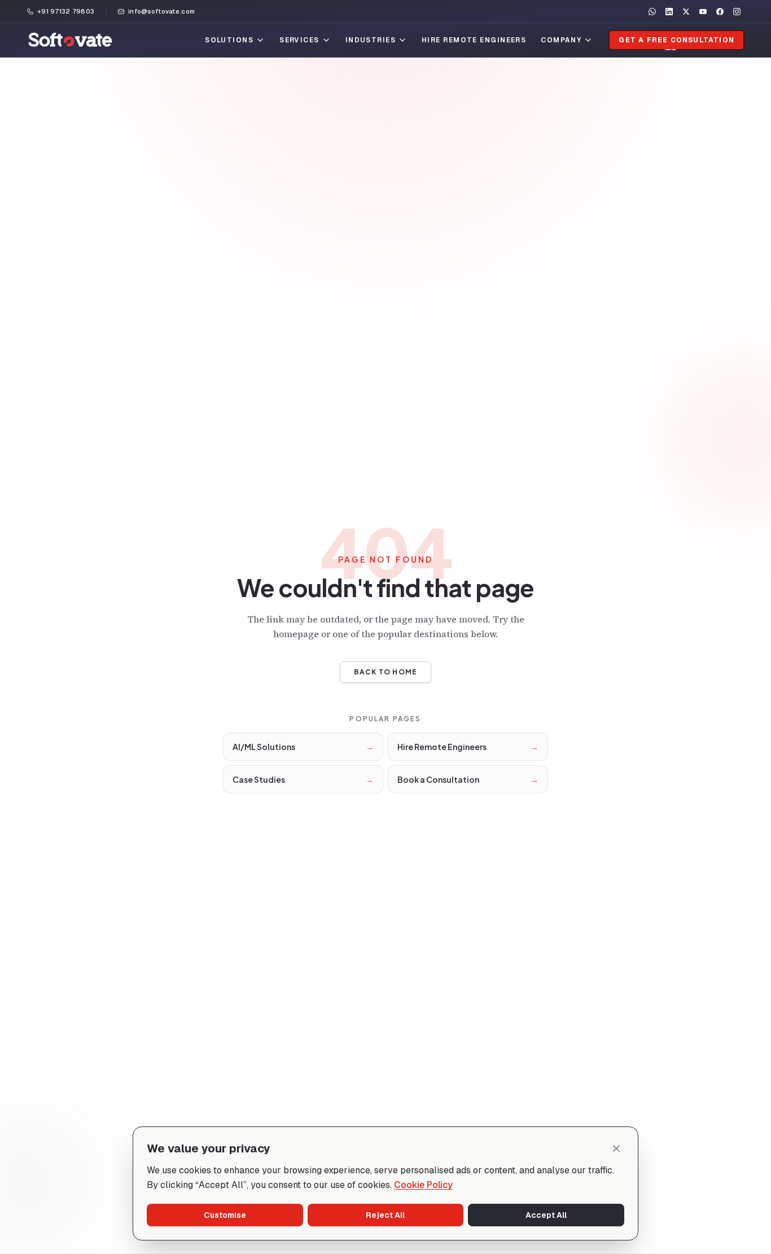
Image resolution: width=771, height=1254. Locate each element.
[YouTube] (703, 11)
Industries (370, 40)
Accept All (546, 1215)
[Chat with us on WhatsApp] (652, 11)
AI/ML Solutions (303, 747)
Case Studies (303, 779)
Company (561, 40)
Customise (225, 1215)
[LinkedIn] (669, 11)
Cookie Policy (423, 1185)
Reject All (385, 1215)
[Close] (616, 1148)
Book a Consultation (467, 779)
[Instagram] (736, 11)
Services (299, 40)
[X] (686, 11)
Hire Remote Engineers (474, 40)
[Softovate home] (70, 40)
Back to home (385, 672)
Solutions (229, 40)
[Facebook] (720, 11)
